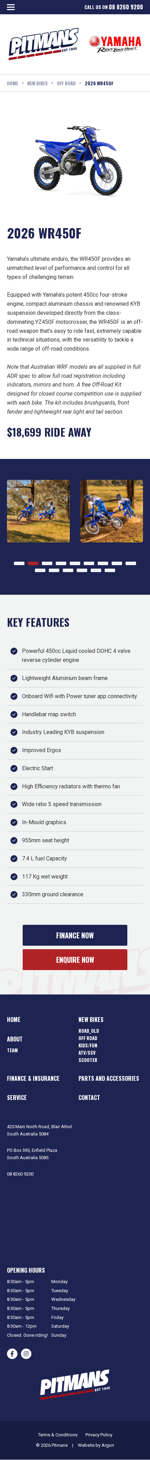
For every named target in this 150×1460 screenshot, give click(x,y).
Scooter (87, 1059)
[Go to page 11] (54, 570)
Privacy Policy (98, 1434)
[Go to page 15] (110, 570)
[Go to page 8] (117, 563)
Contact (89, 1097)
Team (12, 1050)
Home (14, 1019)
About (15, 1039)
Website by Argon (96, 1445)
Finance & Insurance (33, 1078)
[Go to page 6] (89, 563)
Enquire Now (75, 959)
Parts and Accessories (108, 1078)
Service (17, 1097)
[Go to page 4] (61, 563)
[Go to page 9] (131, 563)
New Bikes (91, 1019)
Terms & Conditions (57, 1434)
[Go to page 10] (40, 570)
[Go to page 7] (103, 563)
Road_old (88, 1030)
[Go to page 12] (68, 570)
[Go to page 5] (75, 563)
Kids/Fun (87, 1045)
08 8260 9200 (126, 7)
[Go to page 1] (19, 563)
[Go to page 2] (33, 563)
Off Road (87, 1038)
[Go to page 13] (82, 570)
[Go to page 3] (47, 563)
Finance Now (75, 935)
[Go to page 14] (96, 570)
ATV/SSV (87, 1052)
